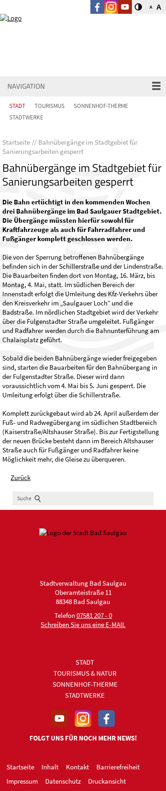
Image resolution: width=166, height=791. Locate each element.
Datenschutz (63, 781)
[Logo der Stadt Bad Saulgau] (46, 33)
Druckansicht (107, 781)
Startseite (20, 767)
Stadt (17, 106)
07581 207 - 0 (94, 615)
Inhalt (50, 767)
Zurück (20, 477)
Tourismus (50, 106)
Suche (24, 498)
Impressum (22, 781)
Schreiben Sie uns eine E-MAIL (83, 624)
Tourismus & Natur (85, 673)
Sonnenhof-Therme (101, 106)
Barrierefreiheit (118, 767)
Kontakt (77, 767)
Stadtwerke (26, 117)
